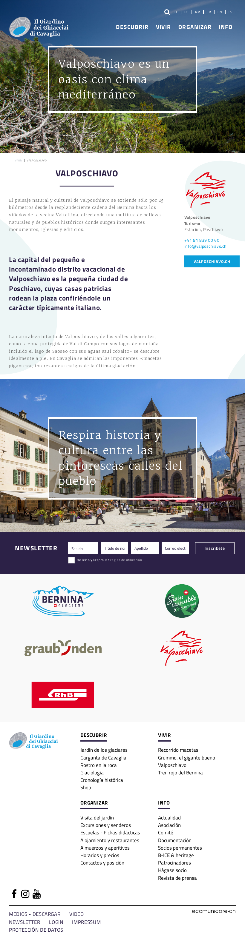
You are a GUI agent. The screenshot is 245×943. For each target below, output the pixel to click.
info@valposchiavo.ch (205, 246)
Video (76, 913)
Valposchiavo (172, 765)
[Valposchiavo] (182, 648)
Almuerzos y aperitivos (105, 847)
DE (186, 12)
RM (197, 12)
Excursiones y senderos (105, 825)
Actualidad (169, 817)
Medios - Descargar (34, 913)
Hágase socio (172, 870)
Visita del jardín (97, 817)
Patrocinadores (174, 862)
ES (230, 12)
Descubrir (132, 27)
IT (175, 12)
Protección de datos (36, 929)
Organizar (195, 27)
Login (56, 922)
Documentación (175, 840)
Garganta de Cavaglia (103, 757)
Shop (85, 787)
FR (209, 12)
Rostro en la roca (98, 765)
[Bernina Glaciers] (63, 601)
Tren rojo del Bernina (180, 772)
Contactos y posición (102, 862)
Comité (165, 832)
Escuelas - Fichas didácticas (110, 832)
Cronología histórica (101, 779)
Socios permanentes (180, 847)
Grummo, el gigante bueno (186, 757)
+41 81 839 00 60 (202, 240)
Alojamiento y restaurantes (109, 840)
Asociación (169, 825)
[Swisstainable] (182, 601)
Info (225, 27)
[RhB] (63, 695)
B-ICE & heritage (176, 855)
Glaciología (92, 772)
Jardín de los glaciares (104, 749)
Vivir (163, 27)
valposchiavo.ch (212, 261)
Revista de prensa (177, 877)
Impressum (86, 922)
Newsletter (24, 922)
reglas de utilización (126, 560)
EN (220, 12)
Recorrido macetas (178, 749)
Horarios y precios (99, 855)
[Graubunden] (63, 648)
